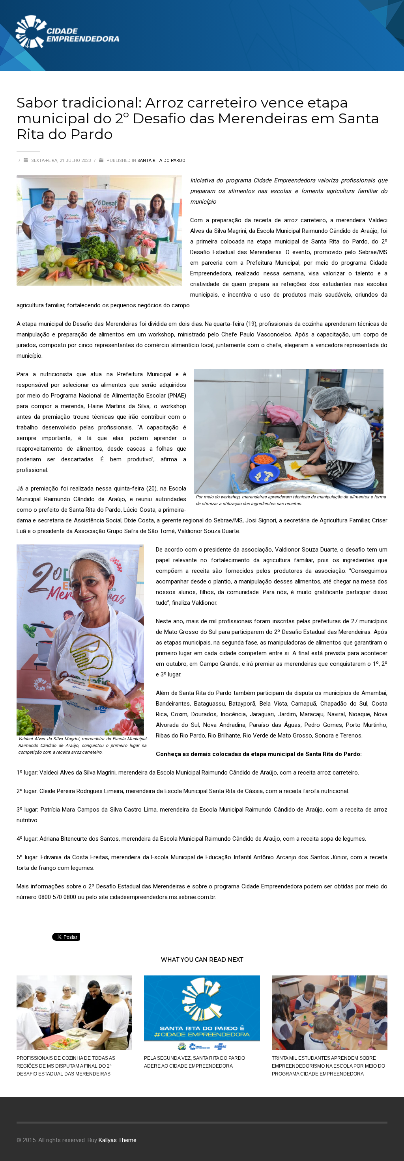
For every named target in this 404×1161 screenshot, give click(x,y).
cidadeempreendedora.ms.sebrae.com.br (162, 897)
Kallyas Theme (118, 1140)
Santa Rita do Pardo (161, 160)
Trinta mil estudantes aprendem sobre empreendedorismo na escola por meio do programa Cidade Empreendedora (328, 1066)
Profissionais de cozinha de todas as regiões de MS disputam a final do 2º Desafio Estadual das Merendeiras (66, 1066)
